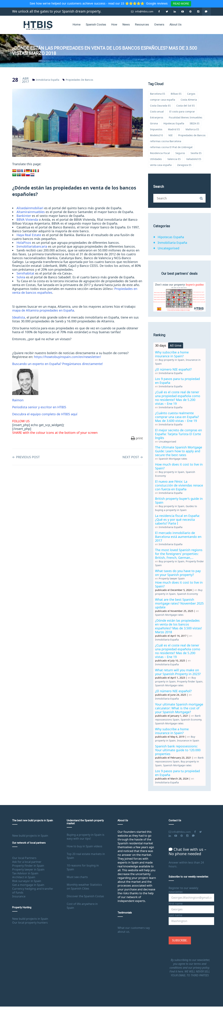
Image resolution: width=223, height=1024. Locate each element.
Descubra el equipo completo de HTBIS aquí (44, 414)
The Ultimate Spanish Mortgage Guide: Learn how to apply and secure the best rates (178, 451)
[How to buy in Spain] (38, 25)
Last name (175, 915)
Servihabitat (25, 273)
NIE (170, 135)
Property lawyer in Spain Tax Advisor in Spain (28, 871)
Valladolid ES (193, 159)
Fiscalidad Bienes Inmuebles (185, 117)
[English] (19, 171)
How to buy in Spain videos (84, 846)
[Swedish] (19, 175)
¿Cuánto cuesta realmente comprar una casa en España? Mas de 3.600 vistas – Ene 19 (177, 417)
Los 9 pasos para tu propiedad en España (177, 381)
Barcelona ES (157, 93)
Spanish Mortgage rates (173, 458)
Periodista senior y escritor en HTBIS (39, 407)
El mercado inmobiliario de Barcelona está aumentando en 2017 (178, 537)
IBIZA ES (194, 123)
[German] (28, 171)
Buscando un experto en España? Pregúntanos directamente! (57, 364)
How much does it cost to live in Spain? (179, 466)
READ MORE (181, 3)
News (126, 24)
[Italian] (37, 171)
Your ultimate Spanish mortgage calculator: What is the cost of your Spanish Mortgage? (179, 708)
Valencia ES (174, 159)
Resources (142, 24)
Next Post (132, 457)
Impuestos (156, 129)
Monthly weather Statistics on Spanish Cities (84, 886)
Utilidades (156, 159)
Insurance (18, 896)
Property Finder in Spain (28, 866)
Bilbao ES (176, 93)
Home (76, 24)
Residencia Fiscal (160, 153)
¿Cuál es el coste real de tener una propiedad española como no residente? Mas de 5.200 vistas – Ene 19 (177, 398)
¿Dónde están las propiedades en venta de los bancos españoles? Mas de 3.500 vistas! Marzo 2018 (178, 626)
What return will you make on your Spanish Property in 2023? (178, 672)
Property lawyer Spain (172, 578)
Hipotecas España (173, 123)
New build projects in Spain (30, 836)
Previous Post (26, 457)
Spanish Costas (96, 24)
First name (176, 903)
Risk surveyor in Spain (26, 881)
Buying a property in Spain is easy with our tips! (85, 836)
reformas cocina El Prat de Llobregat (171, 147)
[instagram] (198, 11)
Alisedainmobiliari (30, 208)
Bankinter (24, 216)
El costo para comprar (182, 111)
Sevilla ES (196, 153)
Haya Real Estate (29, 235)
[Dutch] (32, 175)
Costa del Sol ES (185, 105)
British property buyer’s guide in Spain (179, 500)
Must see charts (77, 877)
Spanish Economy (187, 593)
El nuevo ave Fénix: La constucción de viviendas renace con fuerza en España (179, 485)
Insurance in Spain (188, 740)
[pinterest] (190, 11)
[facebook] (159, 11)
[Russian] (28, 175)
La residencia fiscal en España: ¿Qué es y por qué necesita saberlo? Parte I (177, 519)
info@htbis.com (143, 11)
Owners (159, 24)
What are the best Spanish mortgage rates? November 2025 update (179, 603)
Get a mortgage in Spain (28, 885)
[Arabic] (14, 175)
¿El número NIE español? (173, 369)
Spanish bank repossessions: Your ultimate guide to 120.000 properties (178, 750)
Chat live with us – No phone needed (187, 851)
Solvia (21, 277)
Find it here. (177, 971)
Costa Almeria (189, 99)
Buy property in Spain (171, 359)
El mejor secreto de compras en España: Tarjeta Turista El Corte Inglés (178, 434)
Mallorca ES (192, 129)
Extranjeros (156, 117)
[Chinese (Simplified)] (23, 175)
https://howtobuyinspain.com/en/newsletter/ (67, 357)
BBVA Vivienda (27, 219)
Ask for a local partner (26, 862)
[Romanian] (32, 171)
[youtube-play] (183, 11)
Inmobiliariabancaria (32, 246)
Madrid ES (174, 129)
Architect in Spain (23, 877)
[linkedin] (175, 11)
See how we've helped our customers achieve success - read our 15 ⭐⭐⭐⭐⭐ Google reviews (99, 3)
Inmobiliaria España (47, 79)
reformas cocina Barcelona (165, 141)
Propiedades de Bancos (79, 79)
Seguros (180, 153)
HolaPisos (24, 242)
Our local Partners (24, 858)
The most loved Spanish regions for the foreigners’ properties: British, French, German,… (178, 554)
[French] (23, 171)
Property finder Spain (189, 681)
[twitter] (167, 11)
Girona (154, 123)
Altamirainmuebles (31, 212)
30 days (160, 345)
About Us (176, 24)
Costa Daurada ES (160, 105)
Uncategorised (168, 248)
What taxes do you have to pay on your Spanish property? (178, 573)
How (114, 24)
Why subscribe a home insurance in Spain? (172, 354)
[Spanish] (14, 171)
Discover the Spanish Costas (85, 896)
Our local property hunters (30, 922)
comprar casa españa (162, 99)
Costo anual (157, 111)
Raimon (18, 400)
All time (175, 345)
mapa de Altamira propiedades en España (43, 310)
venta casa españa (161, 165)
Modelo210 (156, 135)
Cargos (191, 93)
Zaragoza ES (184, 165)
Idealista (18, 317)
